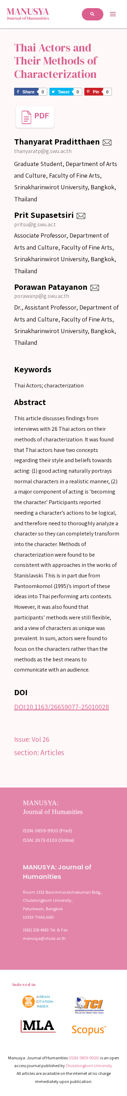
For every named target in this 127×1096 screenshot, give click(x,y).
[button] (92, 14)
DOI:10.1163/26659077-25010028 (61, 706)
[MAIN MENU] (113, 14)
